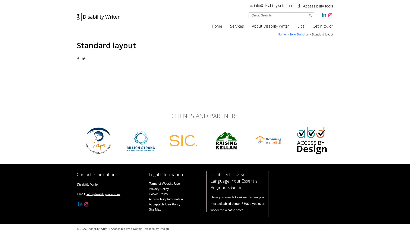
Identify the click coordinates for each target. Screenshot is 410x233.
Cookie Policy (158, 194)
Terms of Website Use (164, 183)
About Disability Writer (270, 26)
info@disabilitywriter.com (274, 5)
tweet (84, 58)
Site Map (155, 209)
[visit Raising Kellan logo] (226, 140)
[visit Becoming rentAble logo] (269, 140)
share (79, 58)
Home (217, 26)
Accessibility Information (166, 199)
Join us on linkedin (324, 15)
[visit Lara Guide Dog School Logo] (98, 140)
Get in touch (323, 26)
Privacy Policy (159, 189)
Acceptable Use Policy (164, 204)
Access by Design (157, 228)
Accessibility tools (318, 6)
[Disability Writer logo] (98, 18)
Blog (300, 26)
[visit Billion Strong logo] (141, 140)
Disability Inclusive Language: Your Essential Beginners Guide (235, 181)
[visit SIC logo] (184, 140)
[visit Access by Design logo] (311, 140)
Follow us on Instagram (330, 15)
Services (237, 26)
